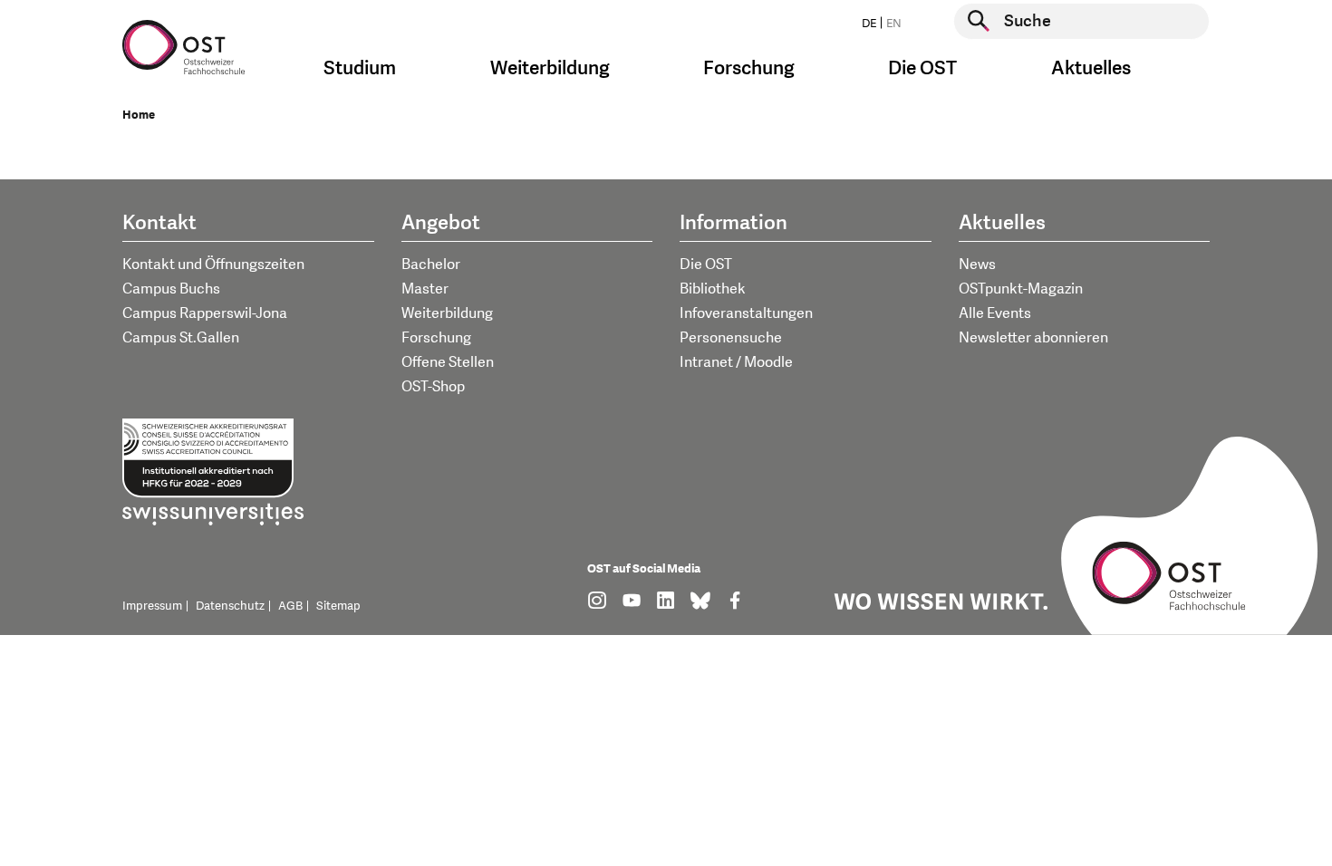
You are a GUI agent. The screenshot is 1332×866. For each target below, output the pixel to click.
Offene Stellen (447, 362)
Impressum (152, 606)
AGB (290, 606)
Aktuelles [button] (1091, 68)
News (977, 264)
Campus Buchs (171, 289)
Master (425, 289)
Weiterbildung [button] (550, 68)
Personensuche (731, 338)
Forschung (436, 338)
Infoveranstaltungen (746, 313)
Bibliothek (713, 289)
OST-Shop (433, 387)
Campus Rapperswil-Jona (204, 313)
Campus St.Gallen (180, 338)
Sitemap (338, 606)
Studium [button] (359, 68)
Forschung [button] (749, 68)
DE (869, 23)
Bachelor (430, 264)
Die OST (706, 264)
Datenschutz (230, 606)
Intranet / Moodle (736, 362)
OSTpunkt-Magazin (1021, 289)
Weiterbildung (447, 313)
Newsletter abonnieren (1033, 338)
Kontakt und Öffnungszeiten (213, 264)
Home (138, 115)
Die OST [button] (922, 68)
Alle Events (995, 313)
